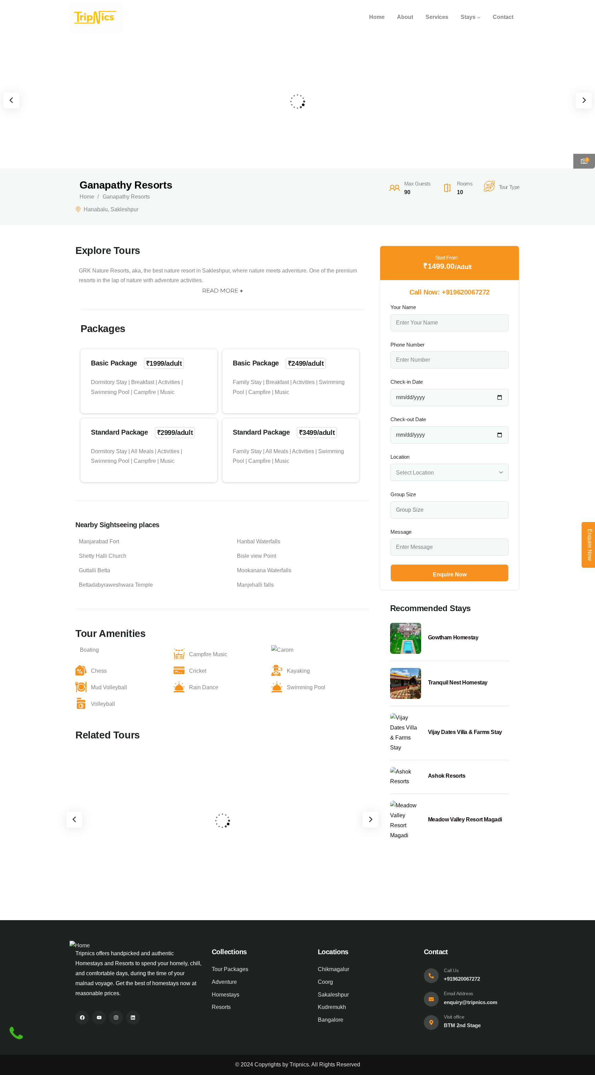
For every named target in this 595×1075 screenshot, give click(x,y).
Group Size (403, 494)
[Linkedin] (133, 1017)
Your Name (403, 307)
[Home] (96, 17)
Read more (220, 290)
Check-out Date (408, 419)
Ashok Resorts (256, 808)
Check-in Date (406, 382)
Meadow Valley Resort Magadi (465, 819)
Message (400, 532)
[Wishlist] (138, 760)
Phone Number (407, 345)
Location (399, 457)
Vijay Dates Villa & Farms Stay (465, 732)
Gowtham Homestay (453, 637)
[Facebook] (82, 1017)
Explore (123, 850)
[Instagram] (116, 1017)
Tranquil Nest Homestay (458, 682)
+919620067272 (466, 292)
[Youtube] (99, 1017)
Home (87, 197)
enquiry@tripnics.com (470, 1002)
